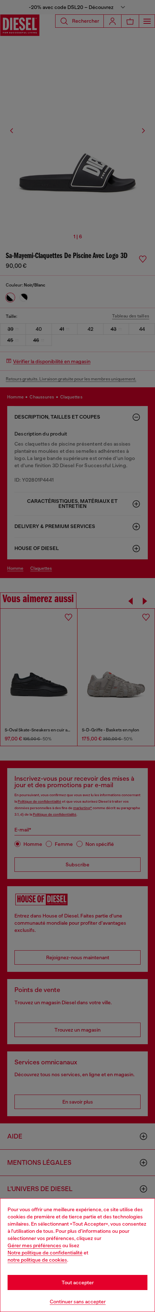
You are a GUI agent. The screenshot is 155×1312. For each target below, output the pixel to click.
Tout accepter (78, 1282)
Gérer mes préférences (34, 1245)
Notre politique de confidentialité (45, 1252)
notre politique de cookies (37, 1260)
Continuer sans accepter (78, 1301)
